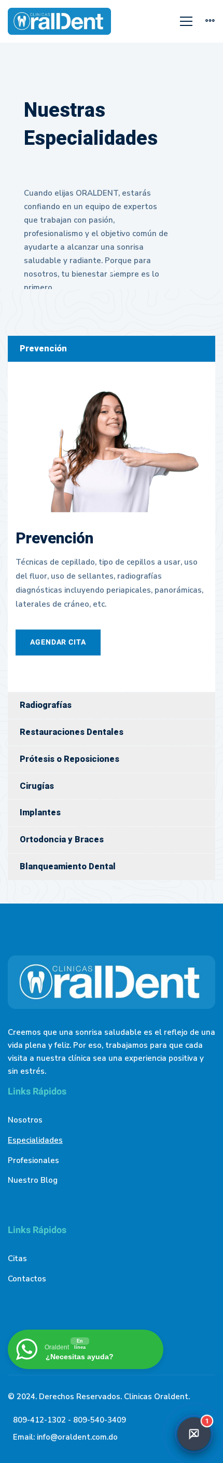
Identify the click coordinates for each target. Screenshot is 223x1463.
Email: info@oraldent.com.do (65, 1437)
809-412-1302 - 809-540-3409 (69, 1420)
